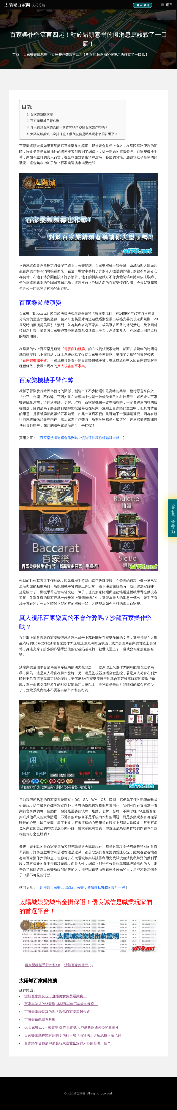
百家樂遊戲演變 (41, 114)
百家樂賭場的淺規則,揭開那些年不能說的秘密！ (61, 1004)
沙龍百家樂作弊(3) (78, 965)
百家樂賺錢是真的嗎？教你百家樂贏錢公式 (57, 1012)
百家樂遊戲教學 (35, 54)
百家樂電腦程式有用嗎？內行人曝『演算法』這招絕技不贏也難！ (74, 1035)
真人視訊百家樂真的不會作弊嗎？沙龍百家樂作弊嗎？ (69, 127)
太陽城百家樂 (24, 4)
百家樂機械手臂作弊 (44, 121)
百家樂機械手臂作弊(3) (42, 965)
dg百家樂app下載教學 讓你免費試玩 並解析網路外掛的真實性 (71, 1027)
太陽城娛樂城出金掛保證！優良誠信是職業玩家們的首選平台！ (75, 134)
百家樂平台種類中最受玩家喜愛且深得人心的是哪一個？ (67, 1043)
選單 (169, 5)
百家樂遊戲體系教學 (39, 1020)
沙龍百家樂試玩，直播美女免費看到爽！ (55, 996)
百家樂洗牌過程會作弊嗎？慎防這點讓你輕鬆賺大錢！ (81, 438)
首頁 (15, 54)
